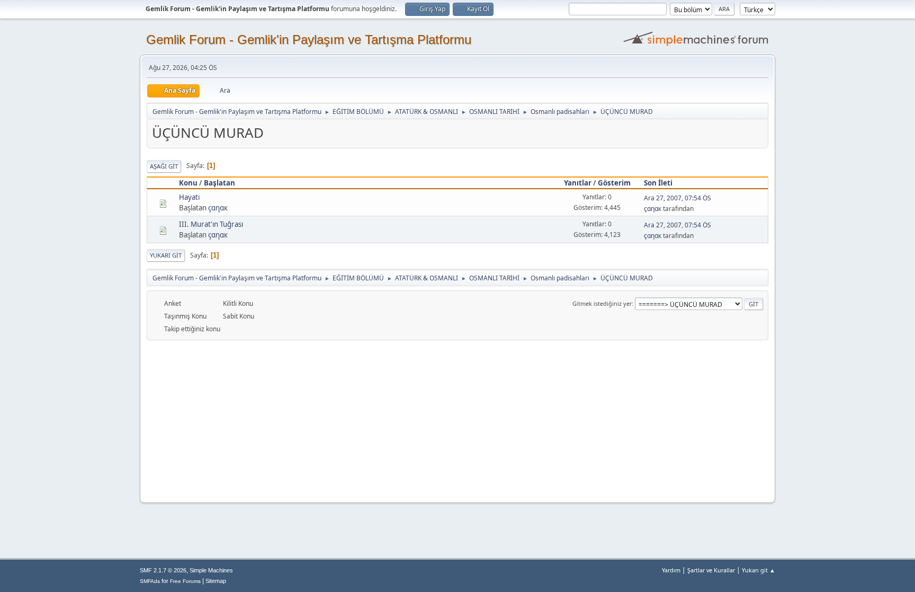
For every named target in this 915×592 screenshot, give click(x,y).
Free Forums (185, 581)
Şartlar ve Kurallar (711, 570)
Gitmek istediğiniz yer (602, 303)
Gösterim (614, 183)
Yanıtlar (577, 183)
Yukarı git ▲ (758, 570)
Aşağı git (164, 166)
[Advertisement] (457, 420)
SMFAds (150, 581)
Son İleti (658, 183)
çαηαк (218, 208)
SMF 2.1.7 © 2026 (163, 570)
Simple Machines (211, 570)
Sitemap (215, 581)
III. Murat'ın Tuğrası (211, 224)
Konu (188, 183)
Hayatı (189, 197)
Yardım (671, 570)
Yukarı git (166, 255)
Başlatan (219, 183)
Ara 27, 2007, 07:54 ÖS (677, 197)
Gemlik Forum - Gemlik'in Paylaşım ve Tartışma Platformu (308, 39)
